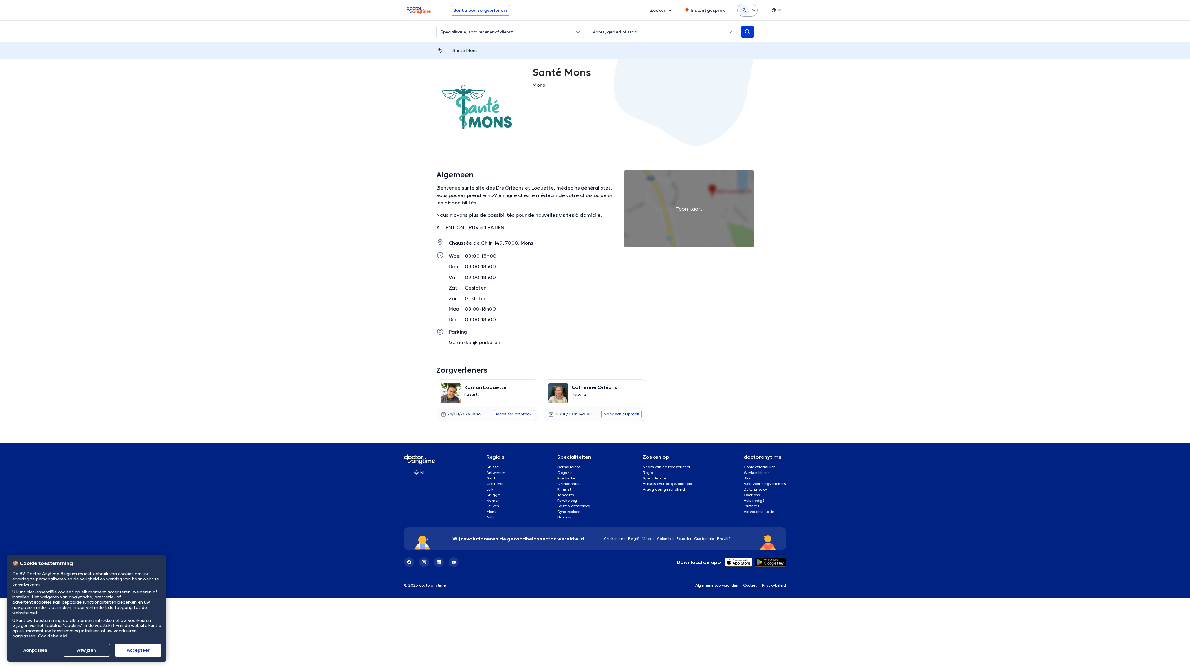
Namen (493, 500)
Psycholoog (567, 500)
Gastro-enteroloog (574, 506)
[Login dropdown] (747, 10)
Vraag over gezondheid (664, 489)
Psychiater (566, 478)
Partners (751, 506)
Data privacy (755, 489)
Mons (491, 511)
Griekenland (615, 538)
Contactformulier (759, 467)
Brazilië (723, 538)
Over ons (752, 494)
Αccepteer (138, 650)
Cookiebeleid (52, 636)
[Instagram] (424, 562)
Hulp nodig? (754, 500)
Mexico (648, 538)
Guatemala (704, 538)
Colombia (665, 538)
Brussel (493, 467)
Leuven (493, 506)
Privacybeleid (774, 585)
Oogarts (565, 472)
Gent (491, 478)
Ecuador (684, 538)
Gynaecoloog (569, 511)
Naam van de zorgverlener (666, 467)
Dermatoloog (569, 467)
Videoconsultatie (759, 511)
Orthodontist (569, 483)
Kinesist (564, 489)
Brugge (493, 494)
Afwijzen (86, 650)
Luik (490, 489)
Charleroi (495, 483)
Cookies (750, 585)
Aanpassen (35, 650)
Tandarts (565, 494)
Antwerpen (496, 472)
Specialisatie (654, 478)
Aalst (491, 517)
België (633, 538)
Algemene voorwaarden (716, 585)
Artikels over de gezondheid (667, 483)
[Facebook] (409, 562)
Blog (748, 478)
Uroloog (564, 517)
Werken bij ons (756, 472)
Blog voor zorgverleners (765, 483)
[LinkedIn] (439, 562)
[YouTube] (454, 562)
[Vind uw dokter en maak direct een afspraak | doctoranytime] (440, 50)
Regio (648, 472)
